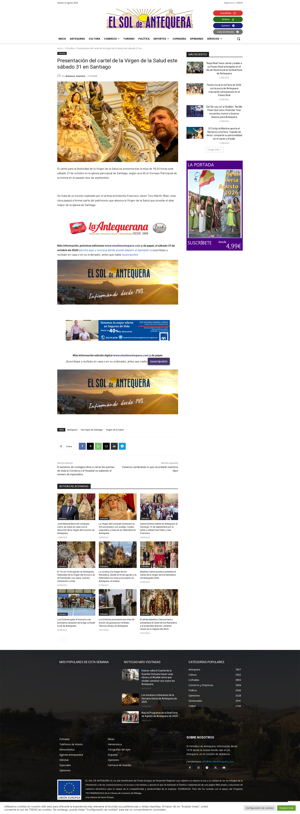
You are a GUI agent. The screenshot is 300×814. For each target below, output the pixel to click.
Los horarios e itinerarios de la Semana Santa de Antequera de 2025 (159, 698)
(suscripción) (158, 361)
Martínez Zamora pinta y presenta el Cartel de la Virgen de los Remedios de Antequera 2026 (158, 574)
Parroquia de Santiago (92, 429)
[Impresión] (114, 446)
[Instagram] (198, 767)
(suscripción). (130, 254)
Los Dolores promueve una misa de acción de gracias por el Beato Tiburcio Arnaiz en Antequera (116, 622)
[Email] (106, 446)
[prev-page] (59, 639)
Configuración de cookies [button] (259, 808)
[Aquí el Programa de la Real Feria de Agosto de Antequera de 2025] (130, 717)
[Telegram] (122, 446)
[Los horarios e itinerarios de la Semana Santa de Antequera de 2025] (130, 699)
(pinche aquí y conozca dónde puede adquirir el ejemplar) (114, 250)
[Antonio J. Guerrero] (59, 76)
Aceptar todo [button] (286, 808)
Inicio (59, 48)
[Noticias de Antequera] (150, 19)
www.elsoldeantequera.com (123, 245)
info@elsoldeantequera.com (218, 761)
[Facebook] (82, 446)
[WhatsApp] (98, 446)
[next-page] (65, 639)
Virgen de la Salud (115, 429)
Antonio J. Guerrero (75, 76)
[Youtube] (224, 767)
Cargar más (213, 149)
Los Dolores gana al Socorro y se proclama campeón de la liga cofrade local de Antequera (76, 622)
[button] (238, 39)
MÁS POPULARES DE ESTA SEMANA (84, 662)
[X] (90, 446)
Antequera (72, 429)
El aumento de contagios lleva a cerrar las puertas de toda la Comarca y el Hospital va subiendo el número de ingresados (85, 471)
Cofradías (69, 48)
